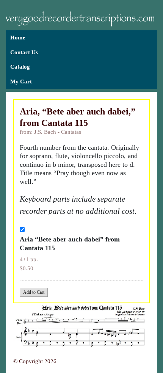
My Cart (21, 81)
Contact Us (24, 52)
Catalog (20, 67)
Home (17, 37)
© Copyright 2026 (34, 361)
